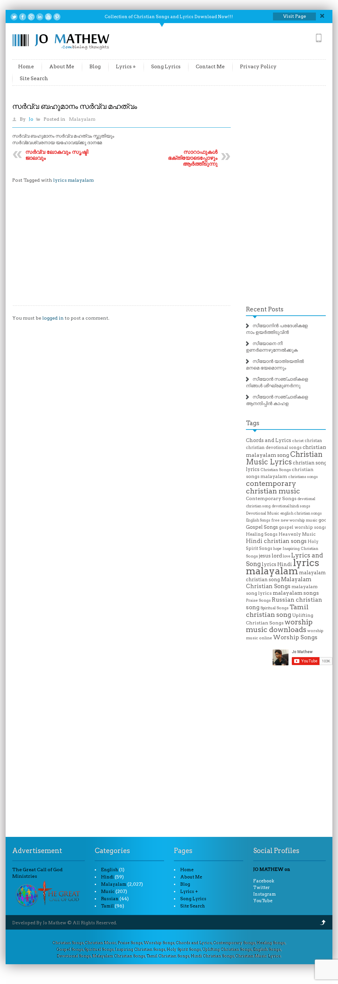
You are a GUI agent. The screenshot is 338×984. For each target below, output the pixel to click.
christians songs (303, 476)
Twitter (261, 887)
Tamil (107, 906)
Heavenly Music (297, 534)
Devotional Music (262, 513)
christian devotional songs (274, 447)
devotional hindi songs (291, 506)
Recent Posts (265, 309)
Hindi (107, 876)
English (109, 869)
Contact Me (210, 67)
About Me (61, 67)
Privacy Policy (258, 67)
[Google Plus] (31, 16)
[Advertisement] (121, 249)
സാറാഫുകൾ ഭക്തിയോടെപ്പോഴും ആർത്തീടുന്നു (193, 158)
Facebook (263, 880)
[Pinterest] (56, 16)
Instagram (264, 894)
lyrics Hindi (277, 564)
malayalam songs (296, 593)
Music (108, 891)
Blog (95, 67)
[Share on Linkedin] (39, 16)
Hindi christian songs (276, 541)
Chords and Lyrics (268, 440)
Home (26, 67)
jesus (265, 556)
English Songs (258, 520)
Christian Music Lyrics (284, 458)
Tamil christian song (277, 611)
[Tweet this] (14, 16)
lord (277, 556)
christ (298, 440)
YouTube (262, 900)
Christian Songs (275, 469)
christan (313, 440)
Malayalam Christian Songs (278, 582)
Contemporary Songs (271, 498)
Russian (109, 898)
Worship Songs (295, 637)
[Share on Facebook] (22, 16)
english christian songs (301, 513)
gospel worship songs (303, 527)
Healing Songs (262, 534)
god (323, 520)
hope (277, 549)
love (286, 556)
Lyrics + (126, 67)
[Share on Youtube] (48, 16)
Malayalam (82, 119)
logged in (53, 318)
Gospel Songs (262, 527)
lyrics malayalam (73, 180)
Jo (31, 119)
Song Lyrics (166, 67)
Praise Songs (258, 600)
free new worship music (294, 520)
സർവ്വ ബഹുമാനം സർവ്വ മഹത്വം (74, 106)
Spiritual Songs (274, 608)
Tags (252, 423)
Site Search (34, 78)
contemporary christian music (273, 487)
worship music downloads (279, 626)
